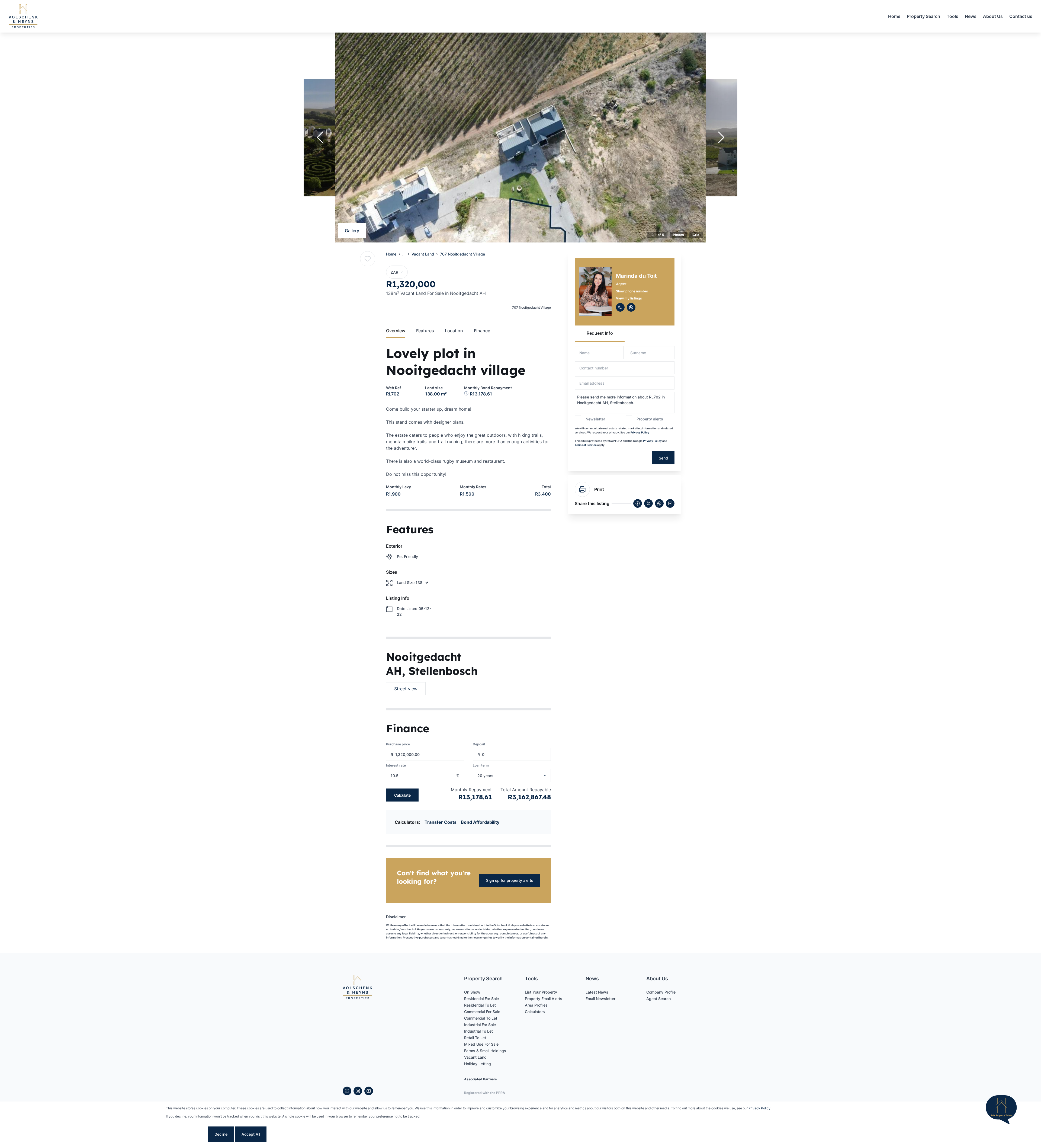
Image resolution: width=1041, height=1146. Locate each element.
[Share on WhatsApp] (659, 503)
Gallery (352, 230)
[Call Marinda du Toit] (620, 307)
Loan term (481, 765)
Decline (220, 1134)
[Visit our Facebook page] (347, 1091)
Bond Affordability (480, 822)
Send (663, 458)
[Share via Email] (670, 503)
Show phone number (632, 291)
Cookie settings (186, 1134)
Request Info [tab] (600, 333)
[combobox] (518, 775)
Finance (482, 330)
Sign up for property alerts (509, 880)
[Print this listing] (582, 489)
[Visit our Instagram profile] (358, 1091)
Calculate (402, 795)
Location (454, 330)
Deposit (479, 744)
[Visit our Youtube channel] (368, 1091)
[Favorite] (367, 258)
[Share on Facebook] (637, 503)
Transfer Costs (441, 822)
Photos (678, 235)
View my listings (629, 298)
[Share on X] (648, 503)
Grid (696, 235)
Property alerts (650, 419)
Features (425, 330)
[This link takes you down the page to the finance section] (467, 394)
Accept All (251, 1134)
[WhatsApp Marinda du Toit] (631, 307)
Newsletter (595, 419)
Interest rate (396, 765)
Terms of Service (586, 444)
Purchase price (398, 744)
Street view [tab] (405, 688)
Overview (395, 330)
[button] (320, 137)
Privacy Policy (640, 432)
